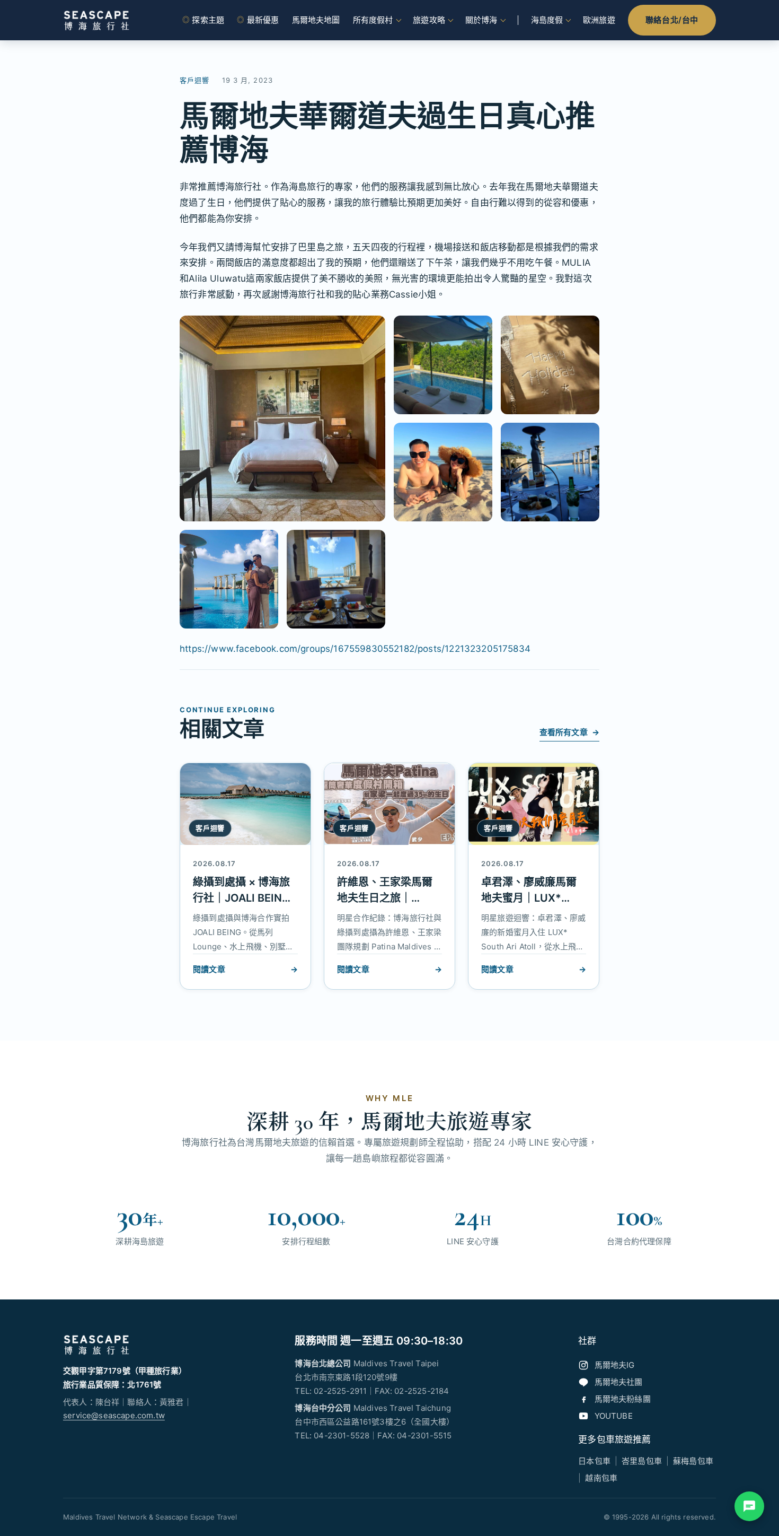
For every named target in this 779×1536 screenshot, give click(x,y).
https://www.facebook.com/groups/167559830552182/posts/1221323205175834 (355, 648)
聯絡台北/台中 (671, 20)
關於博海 (481, 20)
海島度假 (547, 20)
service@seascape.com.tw (114, 1415)
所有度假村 (373, 20)
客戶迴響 (194, 80)
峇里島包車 (642, 1461)
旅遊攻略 (429, 20)
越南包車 (601, 1478)
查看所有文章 (569, 732)
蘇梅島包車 (693, 1461)
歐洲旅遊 (599, 20)
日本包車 (594, 1461)
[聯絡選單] (749, 1506)
